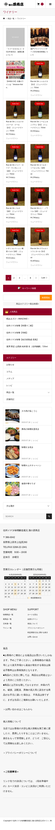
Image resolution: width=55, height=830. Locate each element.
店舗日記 (10, 399)
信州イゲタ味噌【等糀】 (17, 333)
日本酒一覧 (7, 624)
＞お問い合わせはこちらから (17, 709)
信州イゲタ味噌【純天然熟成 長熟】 (22, 339)
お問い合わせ (33, 637)
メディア (10, 378)
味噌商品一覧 (8, 615)
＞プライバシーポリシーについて (20, 753)
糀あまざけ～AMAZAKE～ (17, 319)
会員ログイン (33, 619)
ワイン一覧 (7, 628)
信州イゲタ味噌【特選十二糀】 (20, 325)
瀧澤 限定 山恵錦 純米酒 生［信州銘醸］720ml (27, 346)
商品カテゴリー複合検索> (27, 304)
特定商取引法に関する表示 (38, 632)
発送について (33, 624)
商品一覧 (10, 392)
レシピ (9, 385)
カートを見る (33, 615)
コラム (9, 372)
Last (43, 277)
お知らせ (10, 364)
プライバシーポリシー (36, 628)
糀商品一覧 (7, 619)
